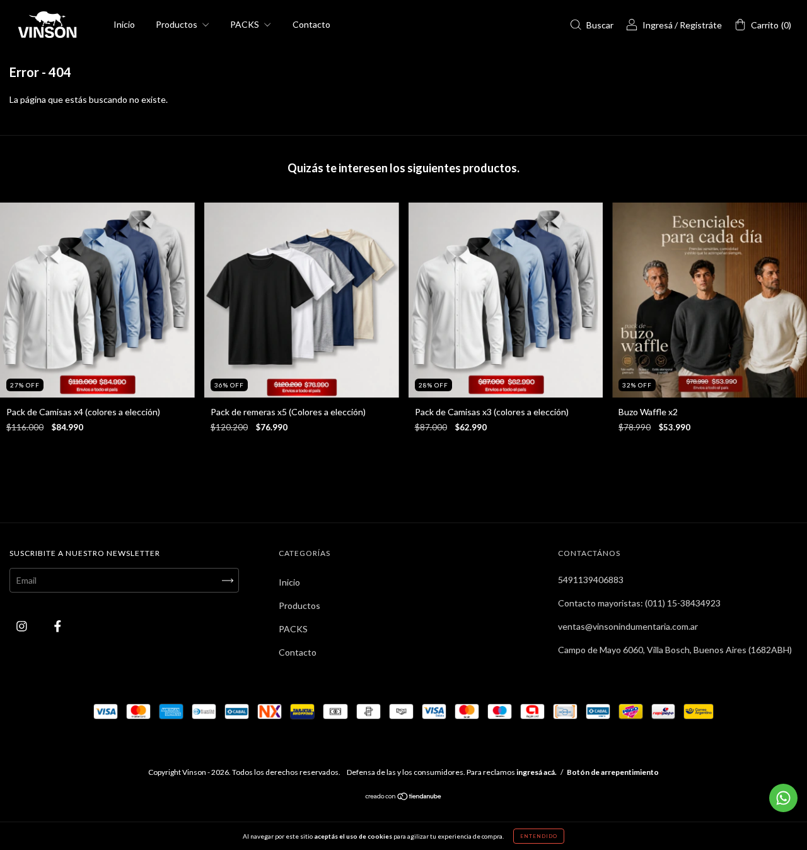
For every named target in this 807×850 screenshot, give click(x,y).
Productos (177, 24)
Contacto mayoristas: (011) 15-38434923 (639, 603)
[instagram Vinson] (22, 626)
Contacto (311, 24)
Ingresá (657, 25)
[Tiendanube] (403, 797)
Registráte (701, 25)
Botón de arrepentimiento (613, 772)
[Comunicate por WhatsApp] (783, 798)
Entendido (538, 836)
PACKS (245, 24)
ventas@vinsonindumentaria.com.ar (628, 626)
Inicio (124, 24)
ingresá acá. (536, 772)
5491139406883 (591, 579)
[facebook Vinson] (57, 626)
